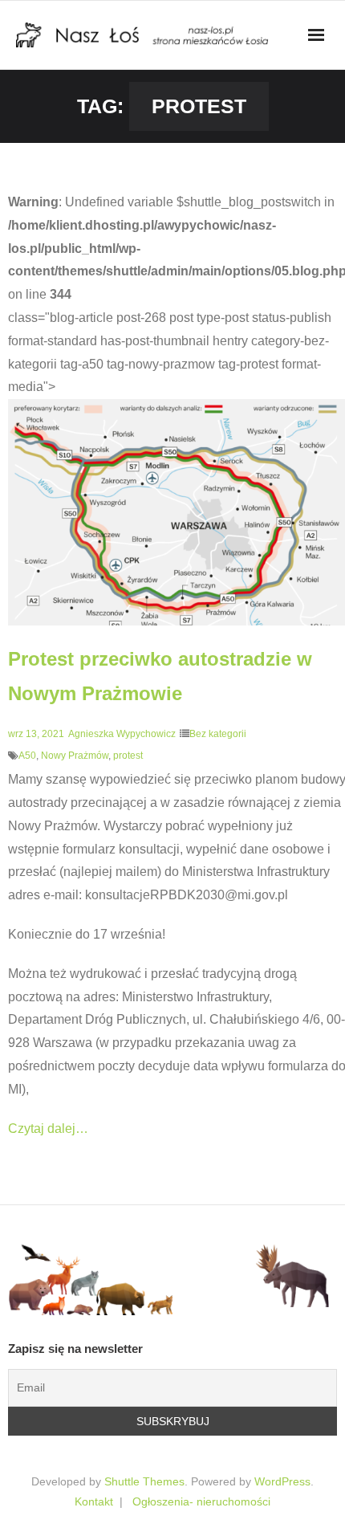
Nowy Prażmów (74, 755)
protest (128, 755)
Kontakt (94, 1501)
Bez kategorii (217, 733)
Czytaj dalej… (48, 1128)
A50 (27, 755)
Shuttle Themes (144, 1481)
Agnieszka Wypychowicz (122, 733)
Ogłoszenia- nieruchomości (201, 1501)
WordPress (282, 1481)
